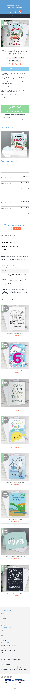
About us (4, 616)
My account (4, 623)
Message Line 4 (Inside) (7, 196)
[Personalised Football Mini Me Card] (15, 318)
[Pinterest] (11, 677)
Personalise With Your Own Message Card (15, 556)
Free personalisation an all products (10, 648)
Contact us (4, 625)
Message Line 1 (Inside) (7, 177)
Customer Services (6, 618)
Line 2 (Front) (4, 171)
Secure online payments (7, 652)
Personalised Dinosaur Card (15, 519)
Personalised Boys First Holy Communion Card (15, 482)
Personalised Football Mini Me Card (15, 333)
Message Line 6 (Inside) (7, 208)
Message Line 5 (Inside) (7, 202)
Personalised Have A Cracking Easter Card (15, 445)
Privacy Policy (19, 682)
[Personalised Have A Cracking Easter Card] (15, 430)
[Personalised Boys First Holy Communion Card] (15, 467)
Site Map (18, 684)
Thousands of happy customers (9, 650)
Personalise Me (16, 69)
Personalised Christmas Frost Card (15, 593)
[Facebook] (2, 677)
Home (3, 16)
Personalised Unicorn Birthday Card (15, 370)
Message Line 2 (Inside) (7, 183)
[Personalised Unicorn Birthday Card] (15, 355)
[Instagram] (8, 677)
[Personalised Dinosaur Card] (15, 504)
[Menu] (10, 11)
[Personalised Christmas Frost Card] (15, 578)
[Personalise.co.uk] (15, 6)
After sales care (5, 620)
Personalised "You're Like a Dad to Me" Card (15, 408)
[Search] (15, 11)
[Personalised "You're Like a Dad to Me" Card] (15, 393)
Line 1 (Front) (4, 164)
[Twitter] (5, 677)
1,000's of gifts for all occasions (9, 645)
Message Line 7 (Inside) (7, 214)
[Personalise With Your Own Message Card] (15, 541)
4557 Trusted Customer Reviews (15, 109)
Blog (3, 613)
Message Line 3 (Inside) (7, 189)
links (26, 1)
